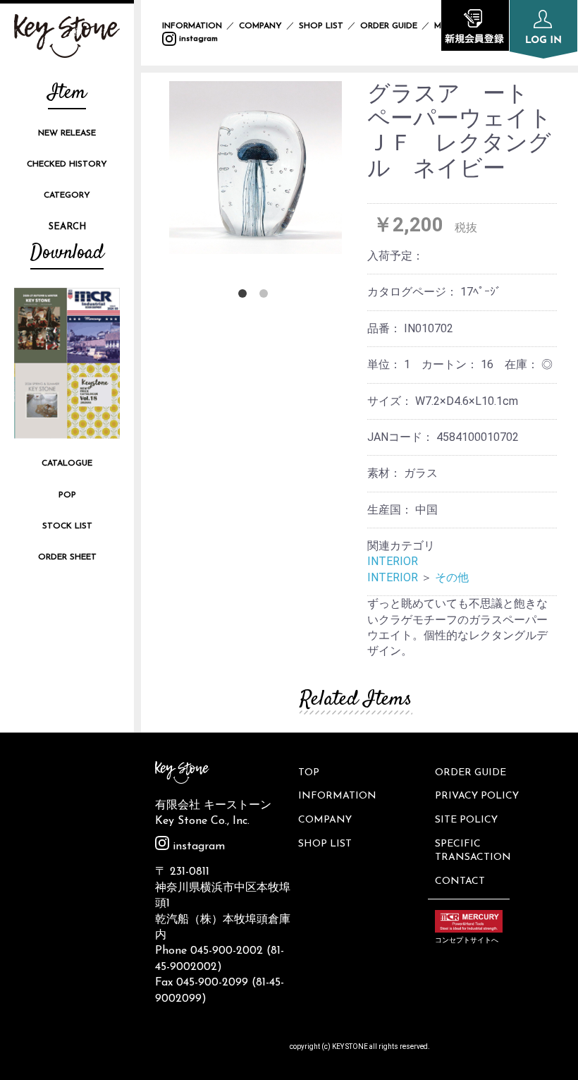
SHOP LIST (321, 26)
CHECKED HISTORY (67, 164)
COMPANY (260, 26)
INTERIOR (392, 561)
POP (67, 495)
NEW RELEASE (67, 133)
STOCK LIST (67, 526)
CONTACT (460, 881)
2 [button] (266, 296)
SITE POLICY (466, 820)
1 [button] (245, 296)
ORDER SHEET (67, 557)
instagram (197, 39)
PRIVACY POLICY (477, 796)
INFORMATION (192, 26)
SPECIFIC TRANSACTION (473, 851)
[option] (255, 167)
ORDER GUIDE (388, 26)
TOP (308, 772)
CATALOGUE (67, 463)
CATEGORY (67, 195)
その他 (452, 577)
